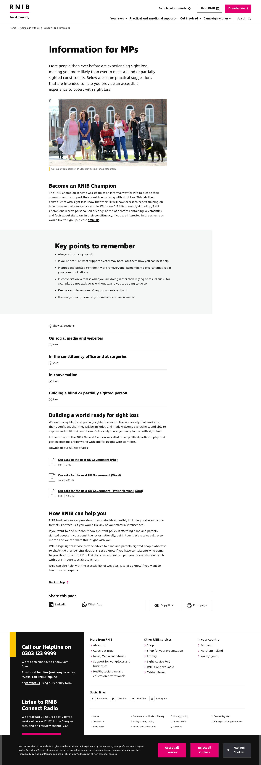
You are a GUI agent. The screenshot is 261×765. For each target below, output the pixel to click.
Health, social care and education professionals (109, 674)
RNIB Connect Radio (160, 667)
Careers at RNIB (103, 651)
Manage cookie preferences (228, 721)
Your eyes (117, 19)
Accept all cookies (172, 750)
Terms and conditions (144, 726)
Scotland (207, 645)
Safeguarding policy (143, 721)
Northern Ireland (212, 651)
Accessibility (180, 721)
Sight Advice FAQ (158, 662)
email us (93, 220)
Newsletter (98, 726)
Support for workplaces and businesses (111, 664)
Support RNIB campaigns (57, 28)
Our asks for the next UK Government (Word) (89, 476)
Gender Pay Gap (222, 716)
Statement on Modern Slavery (148, 716)
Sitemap (177, 726)
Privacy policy (180, 716)
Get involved (189, 19)
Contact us (98, 721)
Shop (150, 645)
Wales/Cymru (210, 656)
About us (99, 645)
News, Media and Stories (109, 656)
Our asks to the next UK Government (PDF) (88, 460)
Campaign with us (216, 19)
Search (241, 19)
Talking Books (156, 673)
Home (13, 28)
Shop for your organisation (165, 651)
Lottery (152, 656)
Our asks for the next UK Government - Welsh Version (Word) (100, 491)
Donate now (236, 8)
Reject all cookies (204, 750)
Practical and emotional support (153, 19)
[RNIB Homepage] (19, 14)
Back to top (57, 582)
